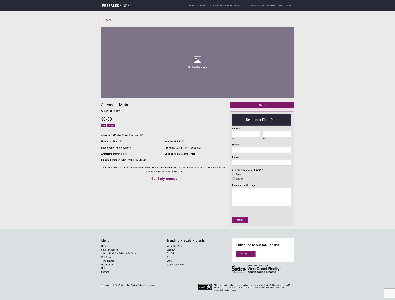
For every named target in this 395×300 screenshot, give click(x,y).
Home (191, 5)
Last (265, 138)
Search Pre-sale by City (218, 5)
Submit (240, 220)
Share (261, 105)
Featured (238, 5)
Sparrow (170, 249)
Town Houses (107, 260)
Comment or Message (244, 185)
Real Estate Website (135, 285)
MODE (169, 260)
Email (235, 144)
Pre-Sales (200, 5)
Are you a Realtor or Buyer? (247, 170)
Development (107, 264)
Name (236, 128)
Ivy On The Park (174, 246)
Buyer (239, 174)
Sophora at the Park (176, 264)
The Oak (170, 253)
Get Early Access (274, 5)
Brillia (169, 257)
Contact (289, 5)
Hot (103, 268)
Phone (236, 157)
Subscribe (245, 254)
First (234, 138)
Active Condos (254, 5)
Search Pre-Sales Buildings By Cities (118, 253)
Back (108, 20)
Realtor (239, 178)
